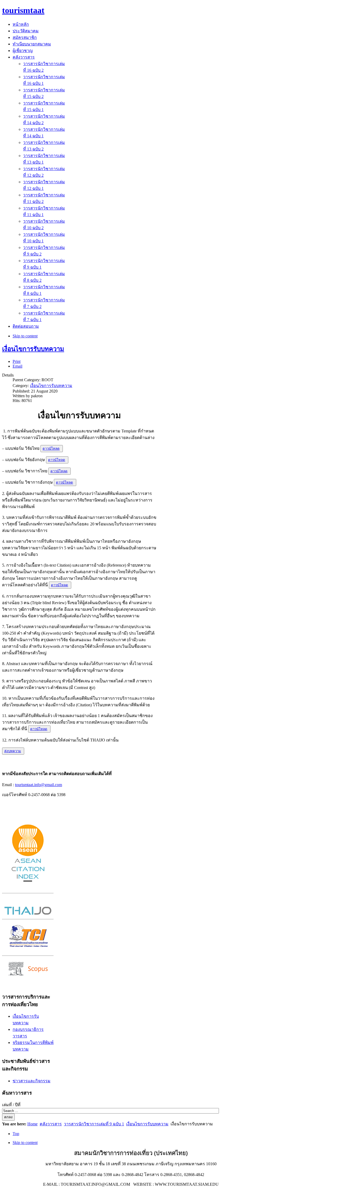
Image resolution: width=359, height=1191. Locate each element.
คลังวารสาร (51, 1124)
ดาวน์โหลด (51, 449)
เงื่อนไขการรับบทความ (33, 349)
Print (16, 361)
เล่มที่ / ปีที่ (11, 1105)
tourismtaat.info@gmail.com (38, 784)
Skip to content (25, 336)
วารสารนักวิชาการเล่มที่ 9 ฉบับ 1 (94, 1124)
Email (17, 366)
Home (32, 1124)
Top (16, 1133)
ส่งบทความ (12, 751)
